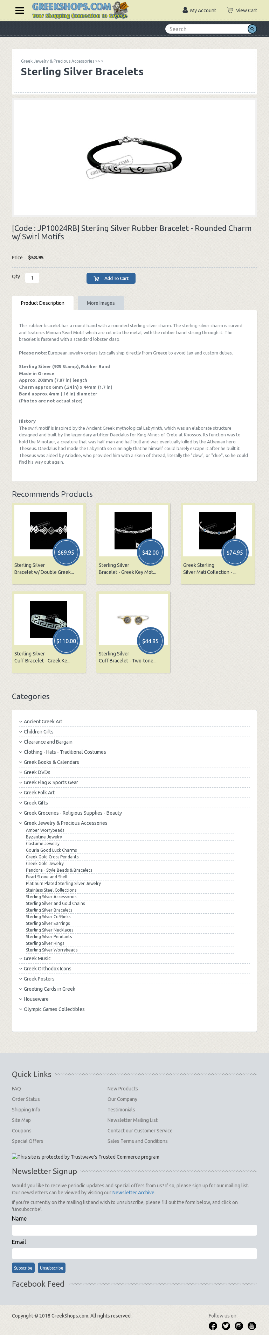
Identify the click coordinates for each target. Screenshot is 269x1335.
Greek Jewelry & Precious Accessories (66, 823)
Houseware (36, 999)
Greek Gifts (36, 803)
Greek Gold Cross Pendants (52, 857)
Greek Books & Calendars (51, 762)
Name (19, 1218)
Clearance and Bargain (48, 742)
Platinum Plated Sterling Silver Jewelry (63, 883)
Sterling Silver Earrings (48, 923)
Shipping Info (26, 1109)
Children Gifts (39, 732)
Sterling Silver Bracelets (49, 910)
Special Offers (27, 1141)
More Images (101, 303)
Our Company (122, 1099)
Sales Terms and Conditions (138, 1141)
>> (60, 61)
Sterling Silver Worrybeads (51, 950)
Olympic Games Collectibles (54, 1009)
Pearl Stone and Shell (46, 876)
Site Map (21, 1120)
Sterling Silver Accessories (51, 896)
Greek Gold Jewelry (45, 863)
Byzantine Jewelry (44, 837)
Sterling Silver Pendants (49, 936)
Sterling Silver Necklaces (49, 930)
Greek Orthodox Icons (47, 968)
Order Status (26, 1099)
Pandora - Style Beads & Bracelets (59, 870)
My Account (203, 10)
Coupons (22, 1130)
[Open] (17, 10)
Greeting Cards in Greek (49, 989)
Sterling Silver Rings (45, 943)
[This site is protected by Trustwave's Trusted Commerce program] (85, 1156)
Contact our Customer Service (140, 1130)
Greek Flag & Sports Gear (51, 782)
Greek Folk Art (39, 792)
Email (19, 1242)
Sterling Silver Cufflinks (48, 916)
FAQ (16, 1088)
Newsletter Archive (133, 1192)
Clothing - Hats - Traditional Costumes (65, 752)
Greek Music (37, 958)
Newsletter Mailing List (133, 1120)
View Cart (246, 10)
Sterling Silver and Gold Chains (55, 903)
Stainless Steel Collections (51, 890)
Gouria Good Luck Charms (51, 850)
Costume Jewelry (43, 843)
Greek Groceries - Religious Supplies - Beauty (73, 813)
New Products (123, 1088)
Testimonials (121, 1109)
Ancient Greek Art (43, 721)
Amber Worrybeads (45, 830)
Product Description (42, 303)
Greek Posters (39, 979)
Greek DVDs (37, 772)
